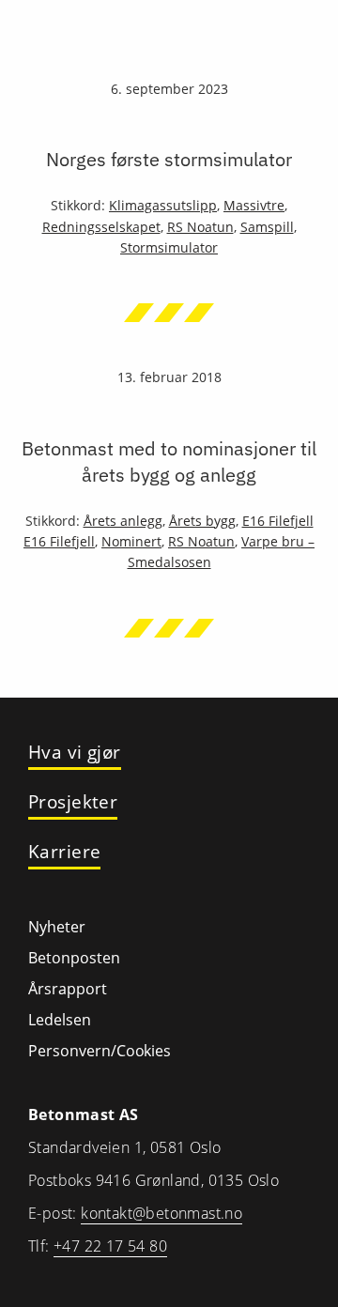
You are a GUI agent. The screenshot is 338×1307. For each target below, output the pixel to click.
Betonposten (74, 957)
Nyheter (56, 926)
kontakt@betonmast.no (161, 1213)
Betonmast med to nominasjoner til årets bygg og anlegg (169, 461)
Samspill (267, 227)
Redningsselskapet (101, 227)
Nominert (131, 541)
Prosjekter (72, 802)
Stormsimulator (169, 247)
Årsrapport (67, 988)
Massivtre (253, 205)
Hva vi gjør (74, 752)
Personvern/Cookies (99, 1050)
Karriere (64, 852)
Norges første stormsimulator (169, 159)
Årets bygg (202, 521)
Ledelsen (59, 1019)
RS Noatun (200, 227)
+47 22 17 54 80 (110, 1246)
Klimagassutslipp (163, 205)
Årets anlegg (123, 521)
